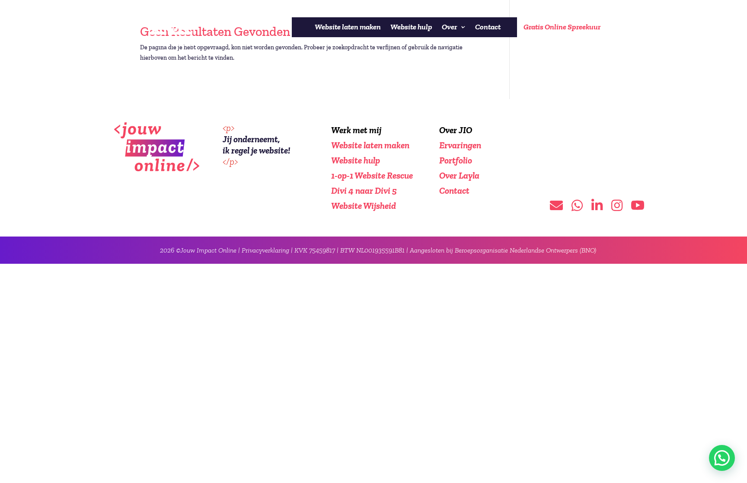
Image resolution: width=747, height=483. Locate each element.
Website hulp (411, 27)
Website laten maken (348, 27)
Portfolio (455, 160)
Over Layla (459, 175)
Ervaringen (460, 145)
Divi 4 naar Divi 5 (364, 190)
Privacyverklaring (265, 250)
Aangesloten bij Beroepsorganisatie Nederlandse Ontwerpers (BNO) (503, 250)
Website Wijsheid (363, 205)
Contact (488, 27)
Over (449, 27)
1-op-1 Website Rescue (372, 175)
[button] (722, 458)
